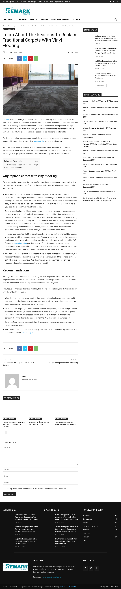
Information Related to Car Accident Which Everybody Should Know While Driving (100, 144)
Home (5, 26)
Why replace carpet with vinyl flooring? (22, 165)
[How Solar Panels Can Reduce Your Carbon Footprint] (40, 411)
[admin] (4, 52)
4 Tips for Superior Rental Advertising (63, 363)
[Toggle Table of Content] (35, 161)
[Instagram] (113, 1)
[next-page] (7, 432)
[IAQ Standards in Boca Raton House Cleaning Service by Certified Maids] (88, 63)
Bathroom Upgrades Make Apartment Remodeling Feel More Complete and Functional (106, 38)
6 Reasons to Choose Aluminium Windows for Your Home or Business (14, 424)
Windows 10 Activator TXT (68, 587)
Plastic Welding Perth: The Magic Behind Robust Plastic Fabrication (105, 76)
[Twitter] (25, 58)
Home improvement (15, 26)
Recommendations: (14, 167)
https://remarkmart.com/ (29, 379)
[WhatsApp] (36, 58)
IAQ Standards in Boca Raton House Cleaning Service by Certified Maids (106, 63)
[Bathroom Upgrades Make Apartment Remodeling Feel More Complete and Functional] (88, 38)
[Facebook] (110, 1)
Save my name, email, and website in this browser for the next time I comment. (36, 489)
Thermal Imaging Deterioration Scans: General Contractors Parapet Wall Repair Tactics (106, 51)
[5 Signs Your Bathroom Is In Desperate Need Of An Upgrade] (66, 411)
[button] (115, 19)
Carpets (6, 119)
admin (10, 52)
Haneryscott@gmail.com (51, 577)
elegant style (27, 332)
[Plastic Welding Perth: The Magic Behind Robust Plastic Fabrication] (88, 76)
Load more (100, 86)
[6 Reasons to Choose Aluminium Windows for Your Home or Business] (14, 411)
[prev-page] (4, 432)
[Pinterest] (117, 1)
